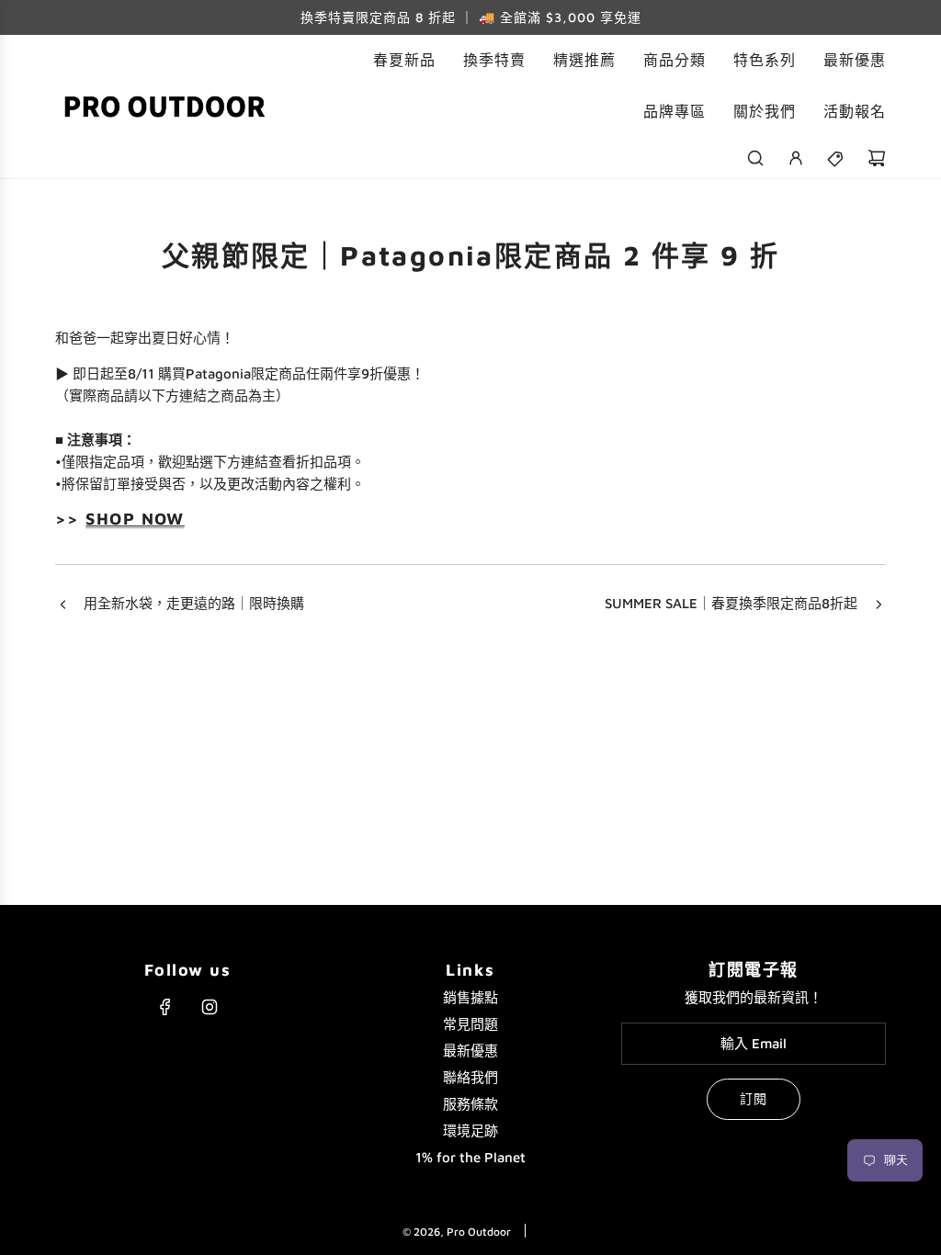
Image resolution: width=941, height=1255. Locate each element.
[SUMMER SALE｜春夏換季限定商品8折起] (878, 605)
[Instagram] (209, 1007)
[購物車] (876, 158)
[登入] (796, 158)
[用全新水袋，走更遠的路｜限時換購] (62, 605)
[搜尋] (755, 158)
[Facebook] (165, 1007)
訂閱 (753, 1098)
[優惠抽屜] (836, 158)
